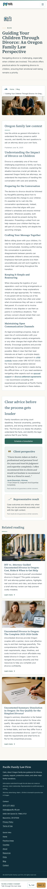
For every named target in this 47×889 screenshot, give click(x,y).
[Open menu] (42, 4)
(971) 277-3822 (9, 805)
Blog (18, 89)
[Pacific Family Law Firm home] (7, 4)
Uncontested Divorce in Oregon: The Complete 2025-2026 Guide (21, 633)
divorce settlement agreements (27, 376)
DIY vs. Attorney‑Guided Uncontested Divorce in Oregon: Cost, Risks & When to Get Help (21, 567)
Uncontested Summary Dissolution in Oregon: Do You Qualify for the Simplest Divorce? (23, 710)
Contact (6, 865)
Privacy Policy (8, 822)
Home (12, 89)
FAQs (5, 857)
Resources (6, 853)
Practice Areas (8, 841)
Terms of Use (8, 826)
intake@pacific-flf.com (11, 810)
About (5, 849)
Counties (6, 845)
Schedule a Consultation (23, 441)
